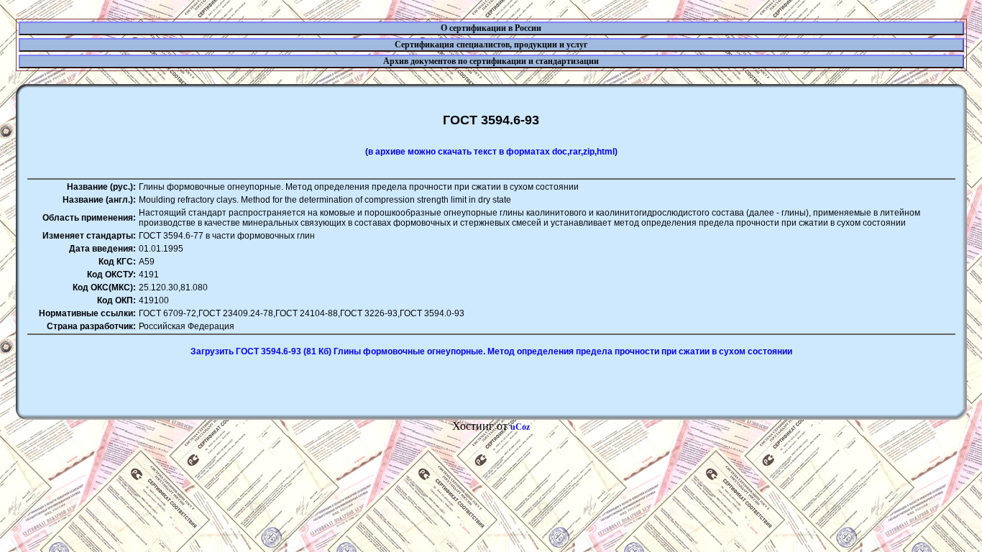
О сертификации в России (491, 28)
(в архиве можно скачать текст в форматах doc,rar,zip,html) (491, 152)
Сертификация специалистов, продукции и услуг (491, 45)
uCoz (520, 427)
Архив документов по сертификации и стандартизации (491, 61)
